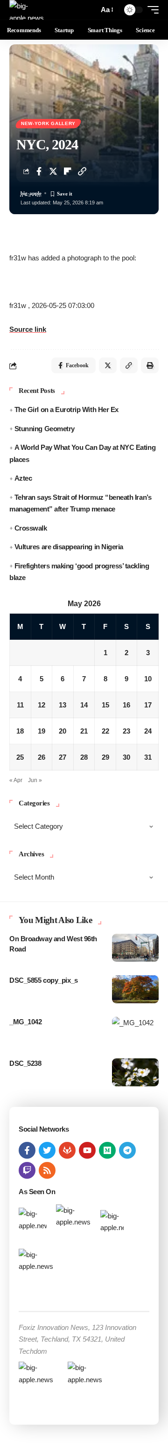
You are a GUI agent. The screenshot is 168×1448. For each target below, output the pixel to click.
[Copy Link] (82, 171)
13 (62, 705)
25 (20, 757)
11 (20, 705)
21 (84, 731)
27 (62, 757)
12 (41, 705)
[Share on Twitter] (53, 171)
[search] (89, 10)
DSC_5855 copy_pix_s (43, 980)
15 (105, 705)
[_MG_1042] (135, 1031)
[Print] (150, 365)
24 (148, 731)
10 (148, 679)
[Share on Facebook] (38, 171)
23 (126, 731)
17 (148, 705)
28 (84, 757)
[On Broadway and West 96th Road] (135, 948)
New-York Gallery (48, 123)
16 (126, 705)
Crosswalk (30, 528)
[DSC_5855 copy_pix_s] (135, 989)
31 (148, 757)
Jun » (35, 780)
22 (105, 731)
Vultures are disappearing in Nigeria (68, 547)
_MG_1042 (25, 1022)
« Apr (15, 780)
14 (84, 705)
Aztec (23, 478)
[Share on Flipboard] (67, 171)
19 (41, 731)
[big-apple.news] (27, 10)
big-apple (31, 193)
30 (126, 757)
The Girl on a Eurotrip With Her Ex (66, 409)
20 (62, 731)
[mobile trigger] (151, 10)
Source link (27, 329)
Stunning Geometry (44, 429)
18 (20, 731)
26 (41, 757)
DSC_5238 (25, 1063)
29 (105, 757)
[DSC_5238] (135, 1072)
